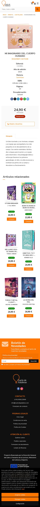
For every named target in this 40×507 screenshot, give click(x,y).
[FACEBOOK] (18, 388)
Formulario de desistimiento (20, 444)
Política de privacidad (20, 424)
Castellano (19, 15)
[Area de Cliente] (35, 3)
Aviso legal (20, 417)
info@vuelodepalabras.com (20, 403)
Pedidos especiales (20, 441)
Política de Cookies (20, 427)
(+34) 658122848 (20, 399)
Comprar (11, 219)
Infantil (10, 15)
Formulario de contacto (20, 406)
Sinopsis (9, 136)
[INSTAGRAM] (21, 388)
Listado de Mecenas (20, 448)
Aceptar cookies (20, 495)
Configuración (20, 504)
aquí (23, 489)
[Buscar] (37, 9)
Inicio (4, 15)
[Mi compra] (32, 3)
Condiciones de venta (20, 420)
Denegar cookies (20, 499)
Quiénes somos (20, 438)
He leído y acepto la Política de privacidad (16, 365)
